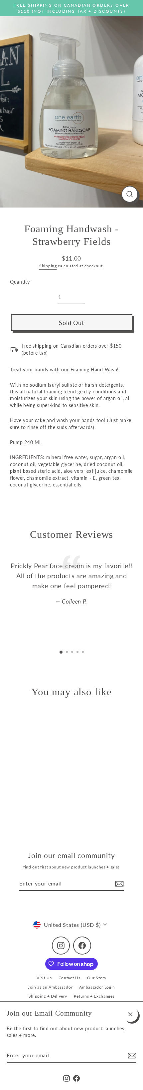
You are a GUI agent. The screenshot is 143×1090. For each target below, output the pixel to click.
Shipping (48, 266)
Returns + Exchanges (94, 996)
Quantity (20, 282)
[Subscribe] (131, 1056)
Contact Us (69, 977)
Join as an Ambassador (50, 987)
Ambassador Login (97, 987)
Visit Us (44, 977)
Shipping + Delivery (48, 996)
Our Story (96, 977)
